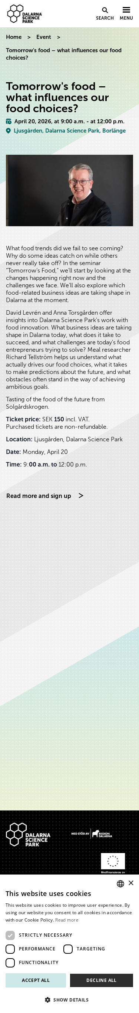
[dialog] (69, 944)
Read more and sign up (38, 495)
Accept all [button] (36, 980)
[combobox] (120, 883)
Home (13, 37)
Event (43, 37)
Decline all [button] (101, 980)
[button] (69, 999)
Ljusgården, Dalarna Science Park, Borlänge (70, 130)
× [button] (130, 883)
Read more (67, 920)
